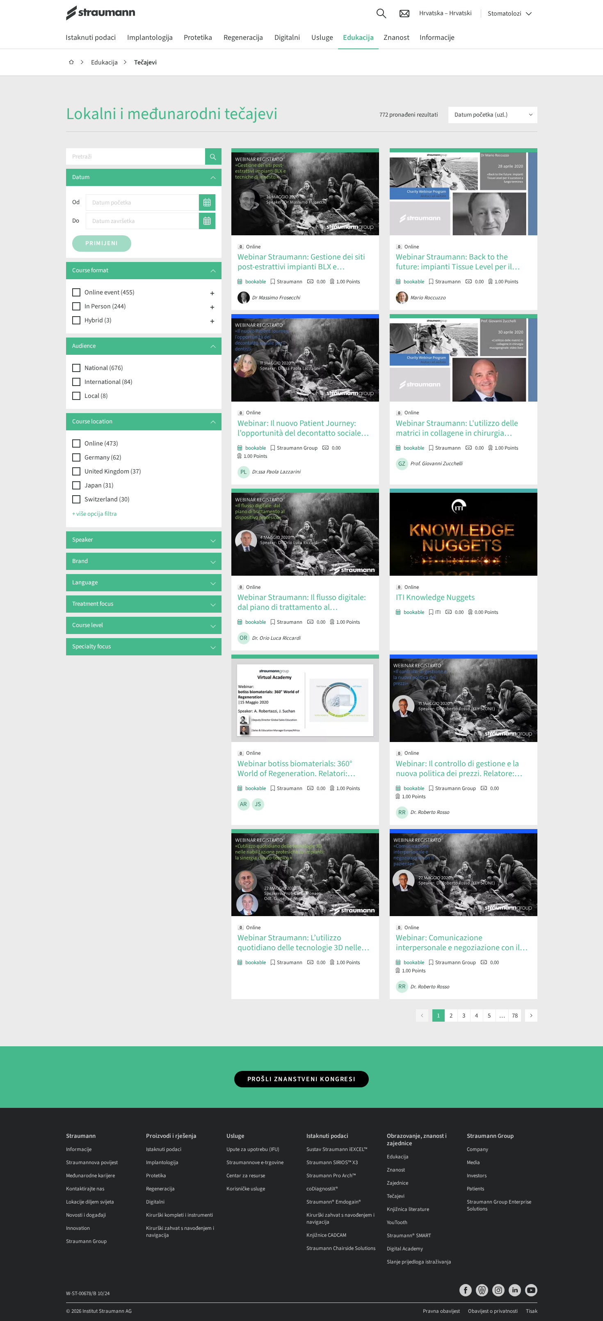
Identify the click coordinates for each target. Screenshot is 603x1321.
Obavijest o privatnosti (493, 1311)
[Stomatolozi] (71, 62)
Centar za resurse (245, 1175)
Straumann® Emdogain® (333, 1202)
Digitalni (155, 1202)
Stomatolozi (504, 13)
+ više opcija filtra (94, 514)
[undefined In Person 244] (212, 306)
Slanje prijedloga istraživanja (419, 1262)
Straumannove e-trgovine (254, 1162)
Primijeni (101, 243)
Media (473, 1162)
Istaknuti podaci (163, 1149)
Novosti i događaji (86, 1215)
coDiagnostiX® (322, 1188)
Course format (90, 270)
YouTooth (397, 1222)
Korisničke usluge (245, 1188)
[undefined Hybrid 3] (212, 320)
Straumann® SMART (409, 1235)
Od (76, 202)
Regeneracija (160, 1188)
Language (85, 582)
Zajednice (397, 1183)
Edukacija (104, 62)
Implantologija (162, 1162)
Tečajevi (145, 62)
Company (477, 1149)
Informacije (78, 1149)
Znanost (396, 1170)
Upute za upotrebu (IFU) (252, 1149)
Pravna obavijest (441, 1311)
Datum (80, 177)
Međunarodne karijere (90, 1175)
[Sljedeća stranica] (531, 1015)
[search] (213, 156)
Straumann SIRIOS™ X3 (332, 1162)
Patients (475, 1188)
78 (515, 1015)
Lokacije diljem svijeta (90, 1202)
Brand (80, 561)
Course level (87, 625)
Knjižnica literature (408, 1209)
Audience (84, 346)
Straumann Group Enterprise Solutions (499, 1205)
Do (75, 220)
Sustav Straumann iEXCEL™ (336, 1149)
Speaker (82, 539)
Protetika (156, 1175)
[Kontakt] (404, 13)
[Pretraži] (381, 13)
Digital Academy (405, 1248)
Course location (92, 421)
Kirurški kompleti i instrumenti (179, 1215)
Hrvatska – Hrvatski (445, 13)
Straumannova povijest (92, 1162)
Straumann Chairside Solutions (340, 1248)
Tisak (531, 1311)
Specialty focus (91, 646)
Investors (477, 1175)
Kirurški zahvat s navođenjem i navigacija (180, 1232)
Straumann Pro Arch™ (331, 1175)
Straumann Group (86, 1241)
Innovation (78, 1228)
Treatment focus (92, 604)
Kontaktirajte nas (85, 1188)
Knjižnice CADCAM (326, 1235)
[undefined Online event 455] (212, 292)
